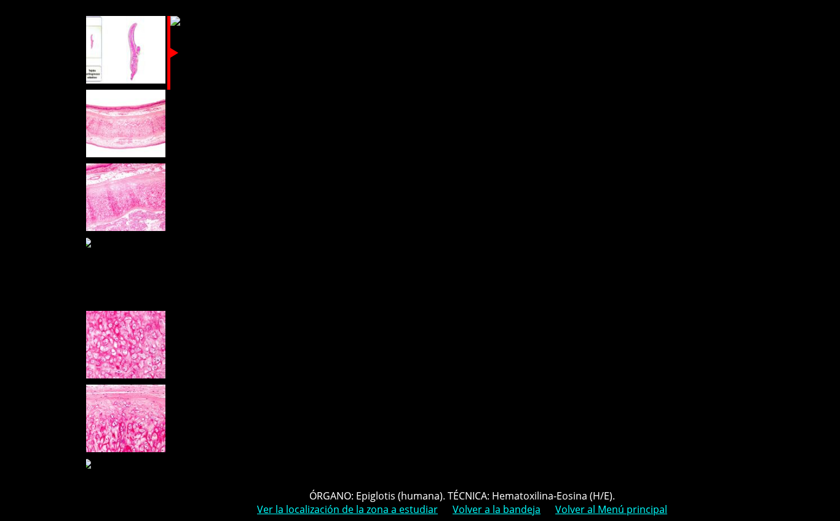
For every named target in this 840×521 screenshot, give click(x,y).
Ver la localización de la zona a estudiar (347, 509)
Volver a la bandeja (497, 509)
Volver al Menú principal (611, 509)
